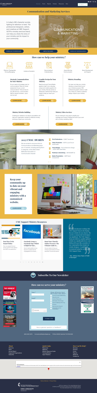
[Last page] (42, 262)
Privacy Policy (53, 381)
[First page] (20, 262)
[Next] (78, 149)
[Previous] (19, 149)
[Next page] (40, 262)
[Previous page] (23, 262)
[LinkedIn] (95, 1)
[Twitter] (90, 1)
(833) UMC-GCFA (28, 334)
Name (33, 292)
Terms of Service (44, 381)
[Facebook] (92, 1)
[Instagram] (93, 1)
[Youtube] (88, 1)
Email (33, 298)
